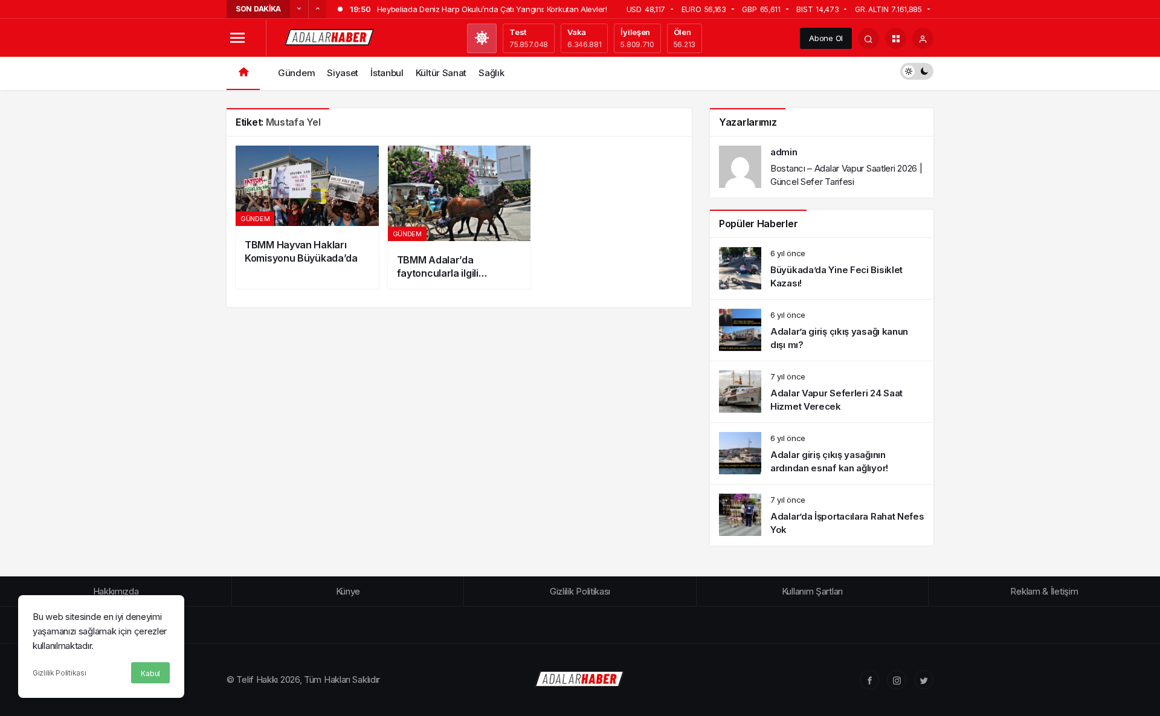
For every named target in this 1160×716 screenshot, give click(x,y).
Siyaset (342, 73)
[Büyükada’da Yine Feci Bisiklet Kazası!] (821, 268)
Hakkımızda (116, 591)
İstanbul (387, 73)
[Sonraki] (317, 9)
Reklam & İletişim (1044, 591)
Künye (348, 591)
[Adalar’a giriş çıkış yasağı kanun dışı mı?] (821, 330)
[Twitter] (923, 679)
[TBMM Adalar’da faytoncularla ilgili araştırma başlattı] (459, 217)
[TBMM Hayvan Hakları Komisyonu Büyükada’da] (307, 217)
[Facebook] (869, 679)
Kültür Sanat (441, 73)
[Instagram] (896, 679)
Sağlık (491, 73)
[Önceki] (299, 9)
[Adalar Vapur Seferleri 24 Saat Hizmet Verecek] (821, 391)
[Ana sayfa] (243, 73)
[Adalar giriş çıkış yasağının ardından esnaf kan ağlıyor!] (821, 453)
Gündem (296, 73)
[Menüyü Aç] (237, 38)
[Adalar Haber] (330, 37)
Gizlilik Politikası (59, 672)
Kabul (150, 673)
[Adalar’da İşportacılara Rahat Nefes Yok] (821, 515)
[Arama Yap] (868, 38)
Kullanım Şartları (812, 591)
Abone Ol (826, 38)
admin (784, 152)
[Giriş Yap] (922, 38)
